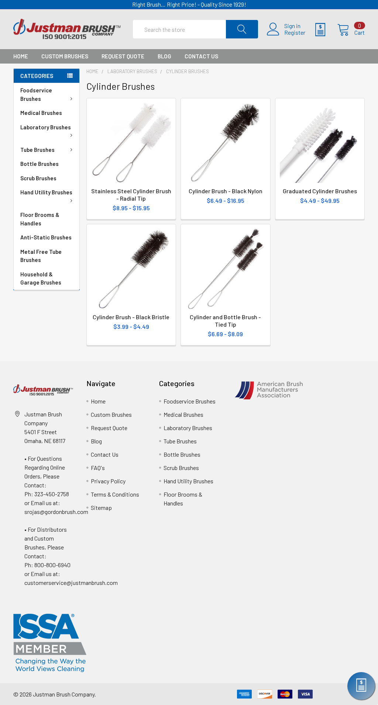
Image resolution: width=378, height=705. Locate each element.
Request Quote (123, 56)
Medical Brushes (41, 112)
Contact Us (201, 56)
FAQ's (98, 467)
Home (20, 56)
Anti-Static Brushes (46, 237)
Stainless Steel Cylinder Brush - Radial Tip (131, 194)
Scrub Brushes (38, 178)
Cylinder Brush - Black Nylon (225, 190)
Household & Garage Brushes (40, 278)
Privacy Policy (108, 480)
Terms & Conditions (115, 494)
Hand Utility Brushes (46, 192)
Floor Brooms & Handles (39, 219)
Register (294, 32)
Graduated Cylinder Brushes (320, 190)
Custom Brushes (64, 56)
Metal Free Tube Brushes (41, 255)
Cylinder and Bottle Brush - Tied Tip (225, 320)
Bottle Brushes (39, 163)
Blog (164, 56)
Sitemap (101, 507)
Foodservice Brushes (36, 94)
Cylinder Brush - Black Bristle (131, 316)
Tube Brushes (37, 149)
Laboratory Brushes (45, 127)
